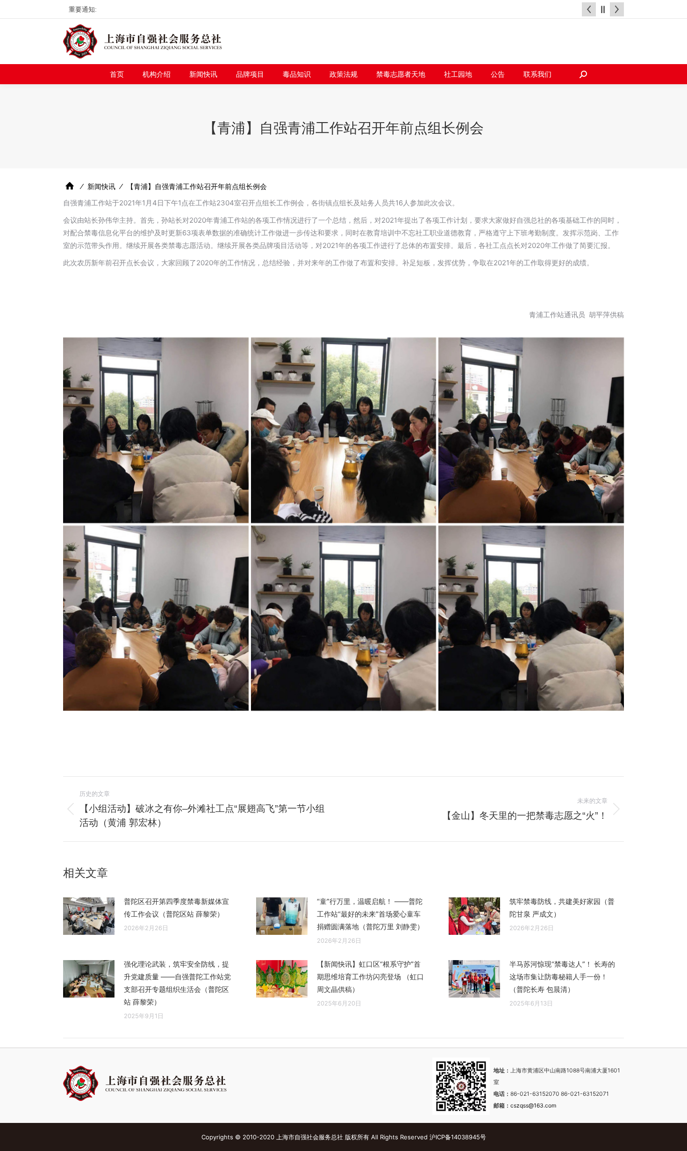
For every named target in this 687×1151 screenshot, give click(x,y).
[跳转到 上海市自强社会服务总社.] (69, 186)
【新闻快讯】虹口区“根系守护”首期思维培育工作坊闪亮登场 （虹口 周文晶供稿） (370, 977)
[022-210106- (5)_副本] (344, 618)
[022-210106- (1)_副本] (156, 430)
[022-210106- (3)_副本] (531, 430)
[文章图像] (88, 916)
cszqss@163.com (533, 1105)
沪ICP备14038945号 (457, 1137)
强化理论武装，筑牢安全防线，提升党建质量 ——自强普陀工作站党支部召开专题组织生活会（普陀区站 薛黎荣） (177, 983)
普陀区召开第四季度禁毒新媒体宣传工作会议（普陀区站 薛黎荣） (176, 907)
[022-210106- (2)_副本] (344, 430)
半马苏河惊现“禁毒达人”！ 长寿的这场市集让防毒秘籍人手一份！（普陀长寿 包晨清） (562, 977)
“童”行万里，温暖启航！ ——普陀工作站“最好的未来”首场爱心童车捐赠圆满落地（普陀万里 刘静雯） (370, 914)
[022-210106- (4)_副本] (156, 618)
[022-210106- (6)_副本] (531, 618)
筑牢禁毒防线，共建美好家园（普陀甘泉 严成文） (562, 907)
